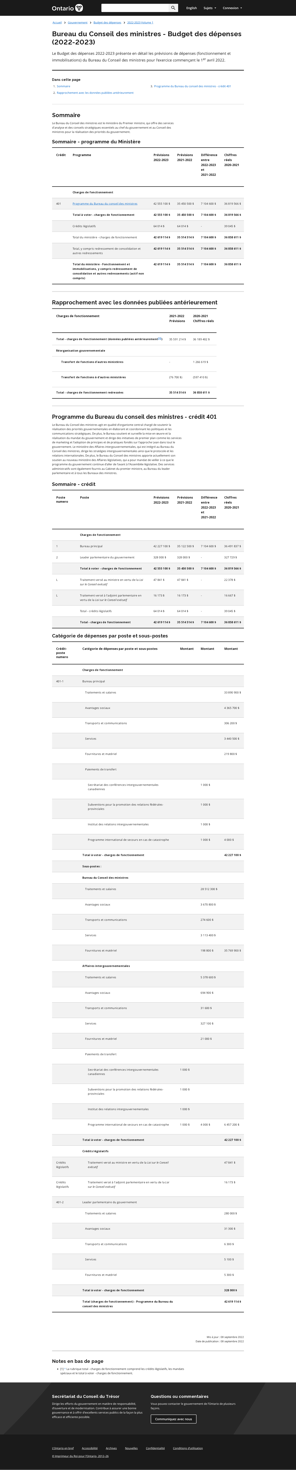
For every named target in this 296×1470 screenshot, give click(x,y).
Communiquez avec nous (173, 1419)
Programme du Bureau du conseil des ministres (105, 204)
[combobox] (139, 8)
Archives (111, 1448)
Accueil (57, 22)
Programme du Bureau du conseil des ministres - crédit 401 (192, 86)
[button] (173, 8)
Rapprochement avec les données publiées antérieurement (95, 93)
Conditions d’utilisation (188, 1448)
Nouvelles (131, 1448)
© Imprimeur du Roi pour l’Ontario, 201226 (80, 1456)
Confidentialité (155, 1448)
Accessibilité (90, 1448)
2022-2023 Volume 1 (140, 22)
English (191, 8)
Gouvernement (78, 22)
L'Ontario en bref (63, 1448)
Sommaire (63, 86)
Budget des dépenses (107, 22)
